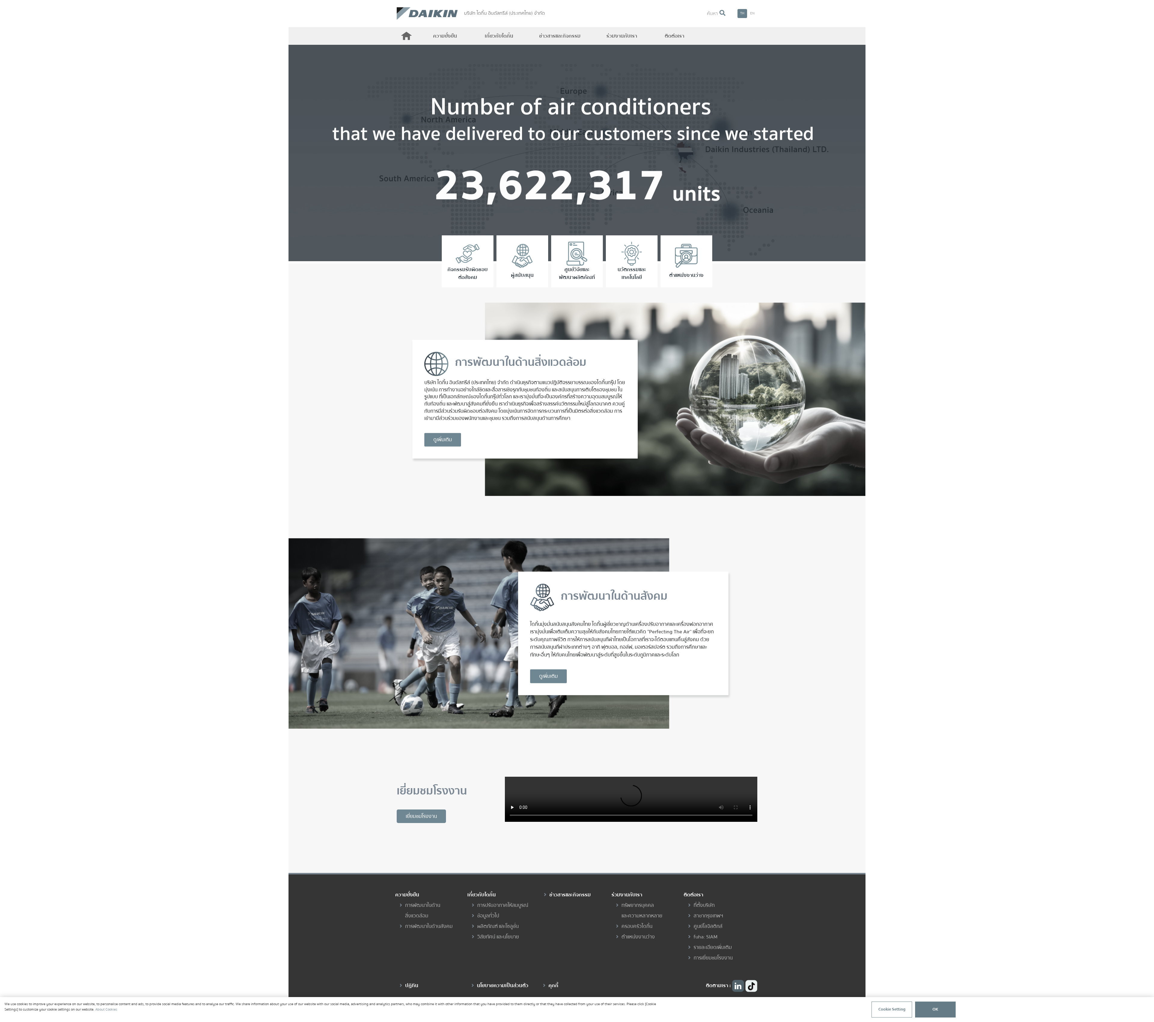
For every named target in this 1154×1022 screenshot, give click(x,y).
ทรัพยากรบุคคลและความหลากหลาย (641, 910)
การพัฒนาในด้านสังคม (429, 926)
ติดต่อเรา (674, 36)
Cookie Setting (891, 1009)
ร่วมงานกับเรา (621, 36)
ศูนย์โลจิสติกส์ (708, 926)
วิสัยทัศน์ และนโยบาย (498, 937)
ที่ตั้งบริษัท (704, 905)
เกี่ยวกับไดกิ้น (499, 36)
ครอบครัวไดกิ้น (636, 926)
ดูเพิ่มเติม (442, 440)
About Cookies (106, 1009)
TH (742, 13)
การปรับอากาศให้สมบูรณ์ (502, 905)
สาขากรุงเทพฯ (708, 916)
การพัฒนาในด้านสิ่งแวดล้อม (422, 910)
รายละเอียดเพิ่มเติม (713, 947)
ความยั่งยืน (445, 36)
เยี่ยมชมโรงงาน (421, 816)
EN (752, 13)
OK (935, 1009)
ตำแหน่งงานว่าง (638, 937)
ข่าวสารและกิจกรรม (560, 36)
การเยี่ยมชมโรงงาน (713, 958)
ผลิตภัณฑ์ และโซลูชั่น (498, 926)
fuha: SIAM (705, 937)
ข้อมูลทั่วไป (488, 916)
